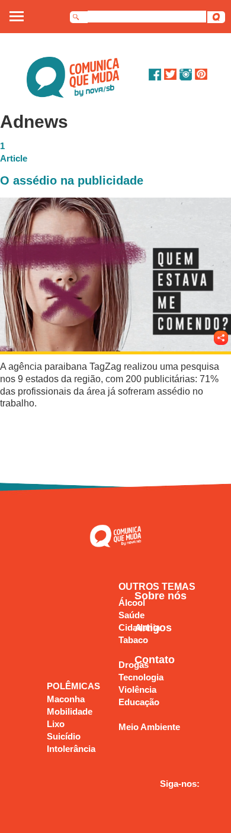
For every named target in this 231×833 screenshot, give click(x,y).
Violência (137, 690)
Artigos (153, 628)
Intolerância (71, 749)
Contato (154, 660)
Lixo (56, 724)
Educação (138, 702)
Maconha (66, 699)
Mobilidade (69, 711)
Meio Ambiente (149, 727)
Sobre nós (160, 596)
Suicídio (64, 736)
